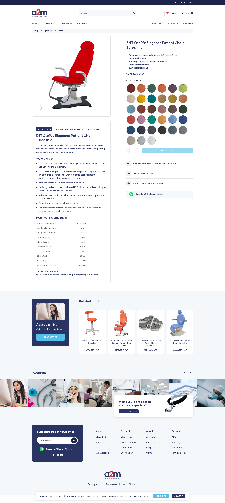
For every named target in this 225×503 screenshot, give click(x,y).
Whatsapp (158, 194)
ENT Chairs (58, 31)
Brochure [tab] (93, 129)
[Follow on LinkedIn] (61, 455)
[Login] (187, 13)
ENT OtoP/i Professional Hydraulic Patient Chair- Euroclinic (121, 343)
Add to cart (167, 150)
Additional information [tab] (69, 129)
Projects (67, 24)
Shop (36, 31)
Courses (82, 24)
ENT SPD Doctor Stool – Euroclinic (92, 341)
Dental (36, 24)
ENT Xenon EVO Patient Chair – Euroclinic (179, 341)
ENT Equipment (46, 31)
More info (156, 24)
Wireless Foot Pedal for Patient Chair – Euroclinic (151, 343)
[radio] (130, 88)
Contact (188, 24)
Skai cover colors (133, 81)
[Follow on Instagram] (57, 455)
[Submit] (134, 13)
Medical (50, 24)
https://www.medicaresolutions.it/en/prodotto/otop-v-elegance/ (67, 274)
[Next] (196, 327)
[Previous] (76, 327)
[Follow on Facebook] (53, 455)
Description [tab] (44, 129)
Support (173, 24)
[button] (192, 13)
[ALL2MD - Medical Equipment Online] (39, 13)
